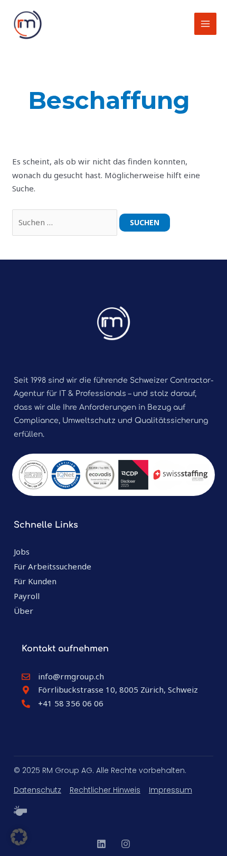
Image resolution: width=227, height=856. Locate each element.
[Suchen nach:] (65, 222)
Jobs (22, 551)
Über (23, 610)
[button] (19, 837)
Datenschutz (37, 790)
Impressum (170, 790)
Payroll (27, 596)
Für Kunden (35, 581)
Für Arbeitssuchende (52, 566)
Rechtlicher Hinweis (105, 790)
